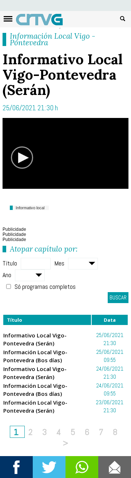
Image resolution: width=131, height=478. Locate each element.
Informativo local (30, 208)
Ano (7, 275)
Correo (114, 467)
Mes (59, 263)
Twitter (49, 467)
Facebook (16, 467)
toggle (8, 19)
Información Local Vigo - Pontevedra (52, 39)
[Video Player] (65, 153)
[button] (22, 158)
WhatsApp (82, 467)
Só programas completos (45, 286)
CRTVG (43, 21)
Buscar (123, 18)
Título (10, 263)
